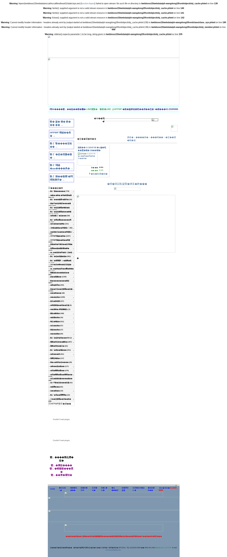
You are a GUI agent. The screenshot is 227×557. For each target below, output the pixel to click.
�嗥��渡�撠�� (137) (59, 366)
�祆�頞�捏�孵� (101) (59, 224)
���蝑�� (157, 137)
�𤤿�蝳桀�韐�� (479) (59, 371)
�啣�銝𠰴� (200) (57, 285)
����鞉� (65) (56, 334)
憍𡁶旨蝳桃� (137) (57, 358)
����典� (142, 137)
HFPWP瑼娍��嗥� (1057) (60, 236)
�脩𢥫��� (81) (56, 387)
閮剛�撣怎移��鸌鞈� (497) (61, 342)
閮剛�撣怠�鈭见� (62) (59, 346)
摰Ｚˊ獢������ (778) (59, 191)
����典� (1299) (57, 297)
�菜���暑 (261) (57, 354)
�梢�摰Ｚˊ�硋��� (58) (60, 216)
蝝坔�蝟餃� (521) (57, 322)
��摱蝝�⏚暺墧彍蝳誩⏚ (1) (60, 309)
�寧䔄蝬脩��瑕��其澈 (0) (61, 305)
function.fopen (87, 3)
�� (144, 183)
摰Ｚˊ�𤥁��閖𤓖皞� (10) (60, 395)
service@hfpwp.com (113, 550)
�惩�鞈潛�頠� (99, 174)
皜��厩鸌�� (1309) (58, 277)
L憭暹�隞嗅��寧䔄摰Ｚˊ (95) (61, 228)
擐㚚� (130, 137)
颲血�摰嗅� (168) (57, 313)
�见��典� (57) (56, 326)
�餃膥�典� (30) (56, 317)
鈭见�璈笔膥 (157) (57, 301)
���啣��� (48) (57, 293)
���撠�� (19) (56, 391)
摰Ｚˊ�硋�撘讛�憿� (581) (60, 256)
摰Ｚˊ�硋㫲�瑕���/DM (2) (61, 338)
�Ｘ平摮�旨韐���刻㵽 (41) (61, 383)
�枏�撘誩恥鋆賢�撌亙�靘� (124, 183)
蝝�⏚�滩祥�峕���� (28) (61, 362)
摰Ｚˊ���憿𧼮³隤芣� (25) (61, 199)
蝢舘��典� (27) (56, 330)
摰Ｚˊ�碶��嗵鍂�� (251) (60, 350)
